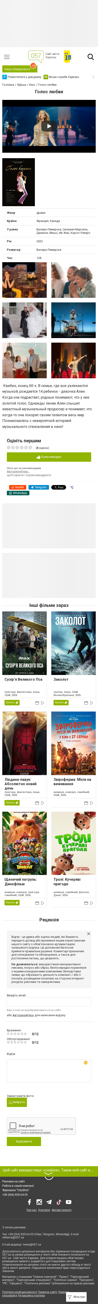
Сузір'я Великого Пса (23, 679)
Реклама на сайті (13, 1181)
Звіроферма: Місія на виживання (72, 781)
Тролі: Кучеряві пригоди (67, 881)
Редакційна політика (31, 1295)
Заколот (61, 679)
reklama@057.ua (13, 1237)
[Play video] (49, 126)
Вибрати (19, 1102)
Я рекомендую (50, 457)
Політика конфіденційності (19, 1292)
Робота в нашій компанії (18, 1185)
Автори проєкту (62, 1210)
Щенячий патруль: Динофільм (21, 881)
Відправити (24, 1141)
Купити (10, 702)
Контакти (44, 1210)
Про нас (31, 1210)
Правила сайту (47, 1292)
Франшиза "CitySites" (15, 1190)
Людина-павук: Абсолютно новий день (20, 783)
